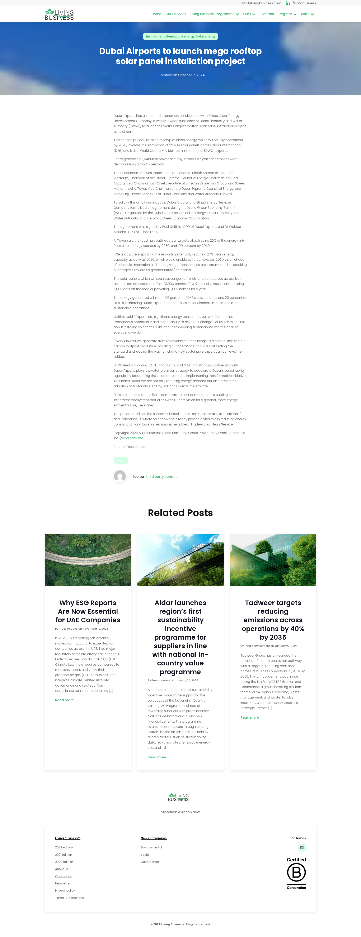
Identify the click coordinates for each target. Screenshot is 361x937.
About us (61, 869)
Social (145, 855)
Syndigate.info (132, 438)
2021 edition (63, 855)
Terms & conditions (69, 898)
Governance (150, 862)
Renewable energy (180, 36)
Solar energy (205, 36)
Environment (155, 36)
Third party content (161, 476)
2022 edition (64, 847)
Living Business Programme (212, 14)
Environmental (151, 847)
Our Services (175, 14)
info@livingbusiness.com (261, 3)
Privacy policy (65, 890)
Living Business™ (67, 838)
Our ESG (250, 14)
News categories (154, 838)
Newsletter (63, 883)
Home (156, 14)
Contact (268, 14)
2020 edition (64, 862)
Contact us (63, 876)
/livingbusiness (304, 3)
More (305, 14)
